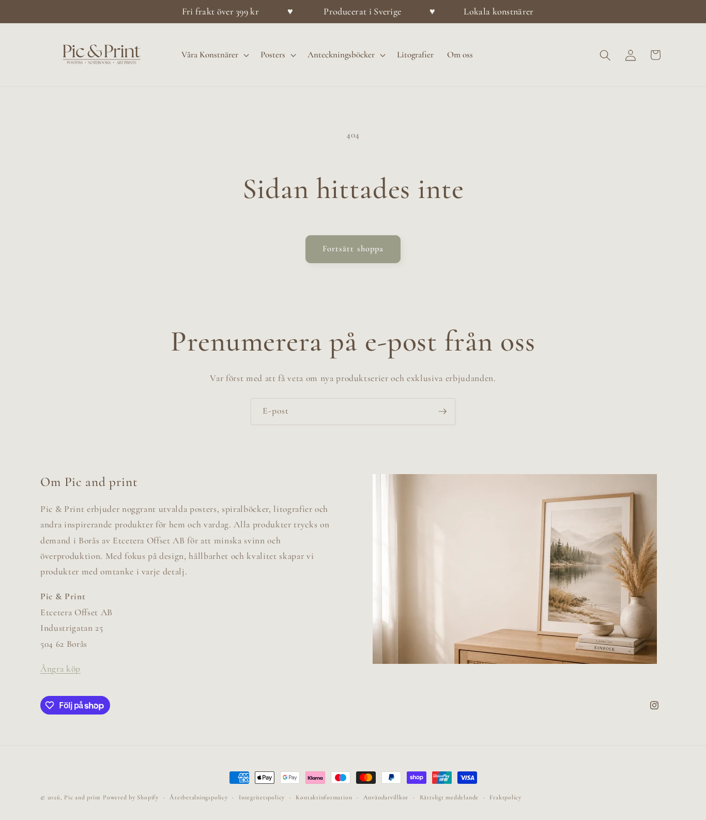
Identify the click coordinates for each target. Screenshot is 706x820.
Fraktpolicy (505, 797)
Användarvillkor (386, 797)
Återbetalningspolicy (198, 797)
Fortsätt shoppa (353, 249)
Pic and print (82, 797)
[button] (214, 55)
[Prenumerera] (442, 411)
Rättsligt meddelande (449, 797)
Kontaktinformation (324, 797)
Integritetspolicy (262, 797)
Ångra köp (60, 668)
